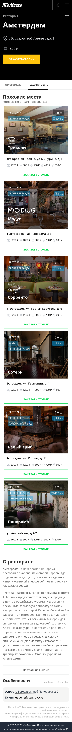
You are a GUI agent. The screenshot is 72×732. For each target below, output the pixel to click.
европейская (24, 697)
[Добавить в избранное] (67, 16)
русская (40, 697)
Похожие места (38, 84)
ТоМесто (12, 5)
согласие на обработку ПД (55, 729)
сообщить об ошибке (56, 682)
